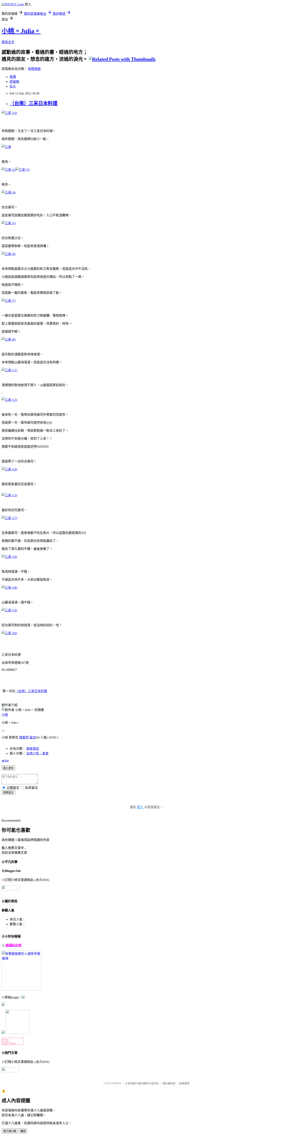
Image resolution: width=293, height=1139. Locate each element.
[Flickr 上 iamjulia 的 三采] (6, 147)
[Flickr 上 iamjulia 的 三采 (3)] (22, 169)
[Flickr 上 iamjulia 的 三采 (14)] (9, 469)
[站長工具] (13, 1044)
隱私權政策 (168, 1083)
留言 (32, 737)
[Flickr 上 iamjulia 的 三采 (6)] (9, 254)
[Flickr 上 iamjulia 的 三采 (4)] (9, 192)
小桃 (5, 714)
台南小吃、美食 (37, 753)
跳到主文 (8, 42)
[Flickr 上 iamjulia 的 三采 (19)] (9, 610)
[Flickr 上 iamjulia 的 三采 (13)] (9, 400)
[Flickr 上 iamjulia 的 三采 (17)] (9, 518)
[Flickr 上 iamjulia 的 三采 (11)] (9, 370)
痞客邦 (24, 737)
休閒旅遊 (34, 69)
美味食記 (32, 748)
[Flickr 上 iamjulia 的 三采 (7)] (9, 300)
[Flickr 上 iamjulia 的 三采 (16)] (9, 557)
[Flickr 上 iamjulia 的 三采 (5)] (9, 223)
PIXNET (116, 1083)
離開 (23, 1131)
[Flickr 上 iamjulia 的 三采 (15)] (9, 495)
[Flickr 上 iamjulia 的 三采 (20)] (9, 633)
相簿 (13, 77)
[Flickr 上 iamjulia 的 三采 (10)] (9, 113)
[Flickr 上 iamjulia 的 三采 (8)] (9, 339)
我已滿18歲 (9, 1131)
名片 (13, 86)
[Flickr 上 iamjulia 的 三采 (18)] (9, 587)
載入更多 (8, 768)
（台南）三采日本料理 (33, 103)
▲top (5, 760)
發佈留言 (8, 792)
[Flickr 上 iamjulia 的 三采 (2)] (9, 169)
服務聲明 (184, 1083)
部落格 (14, 81)
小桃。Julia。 (21, 31)
